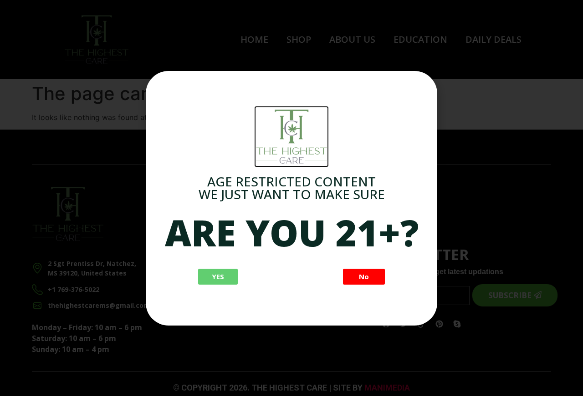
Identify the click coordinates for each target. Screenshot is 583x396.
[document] (291, 198)
